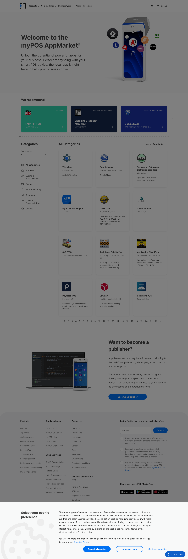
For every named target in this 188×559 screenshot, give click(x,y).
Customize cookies (157, 549)
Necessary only (129, 549)
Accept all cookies (97, 549)
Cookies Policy (81, 542)
